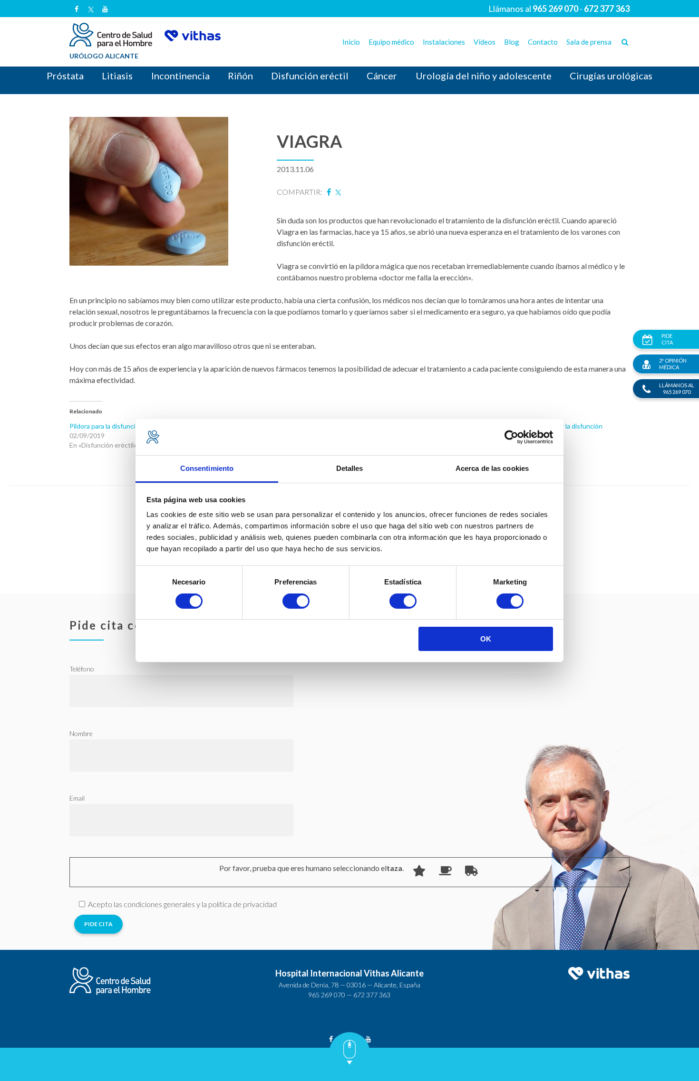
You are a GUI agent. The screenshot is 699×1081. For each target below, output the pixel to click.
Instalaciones (444, 42)
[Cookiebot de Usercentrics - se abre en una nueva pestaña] (511, 437)
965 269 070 (326, 995)
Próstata (65, 75)
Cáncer (382, 75)
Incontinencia (180, 75)
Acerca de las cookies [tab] (492, 468)
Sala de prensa (589, 42)
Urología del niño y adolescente (484, 75)
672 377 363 (371, 995)
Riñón (240, 75)
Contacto (543, 42)
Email (77, 798)
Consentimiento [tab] (206, 468)
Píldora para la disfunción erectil (116, 426)
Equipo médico (391, 42)
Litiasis (117, 75)
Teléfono (81, 669)
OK (485, 639)
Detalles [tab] (349, 468)
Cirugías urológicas (611, 75)
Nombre (81, 733)
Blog (511, 42)
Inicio (351, 42)
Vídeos (484, 42)
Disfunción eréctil (310, 75)
